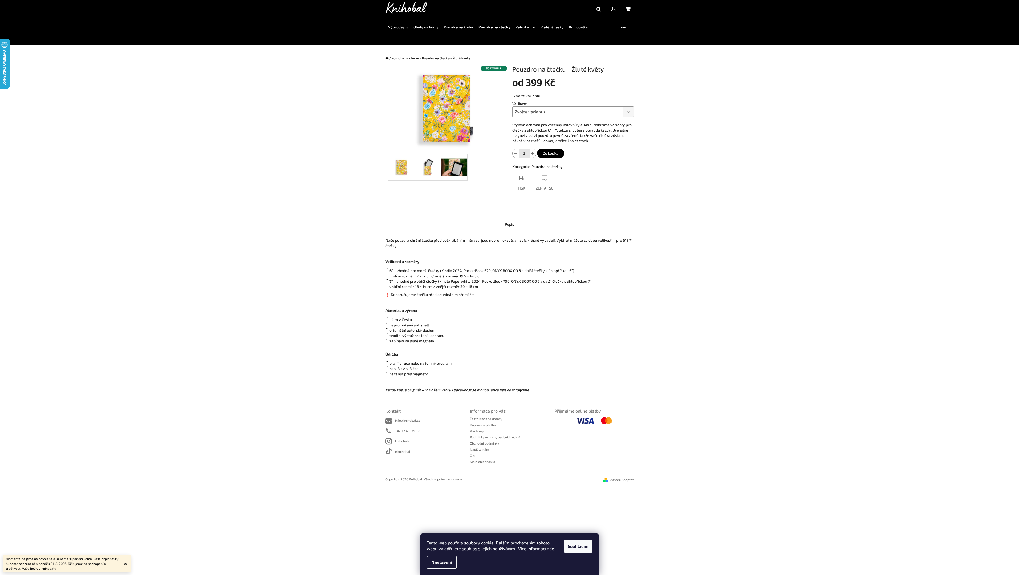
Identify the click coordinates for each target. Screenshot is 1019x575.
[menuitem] (398, 27)
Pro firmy (477, 431)
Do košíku (551, 153)
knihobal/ (402, 441)
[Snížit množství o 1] (516, 153)
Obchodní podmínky (484, 443)
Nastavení (441, 562)
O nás (474, 455)
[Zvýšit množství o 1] (533, 153)
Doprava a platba (483, 425)
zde (550, 548)
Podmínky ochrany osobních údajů (495, 437)
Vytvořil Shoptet (622, 480)
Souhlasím (578, 546)
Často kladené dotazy (486, 419)
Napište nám (479, 449)
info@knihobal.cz (407, 420)
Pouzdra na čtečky (547, 166)
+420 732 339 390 (408, 431)
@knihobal (402, 451)
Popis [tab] (509, 224)
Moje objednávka (482, 461)
